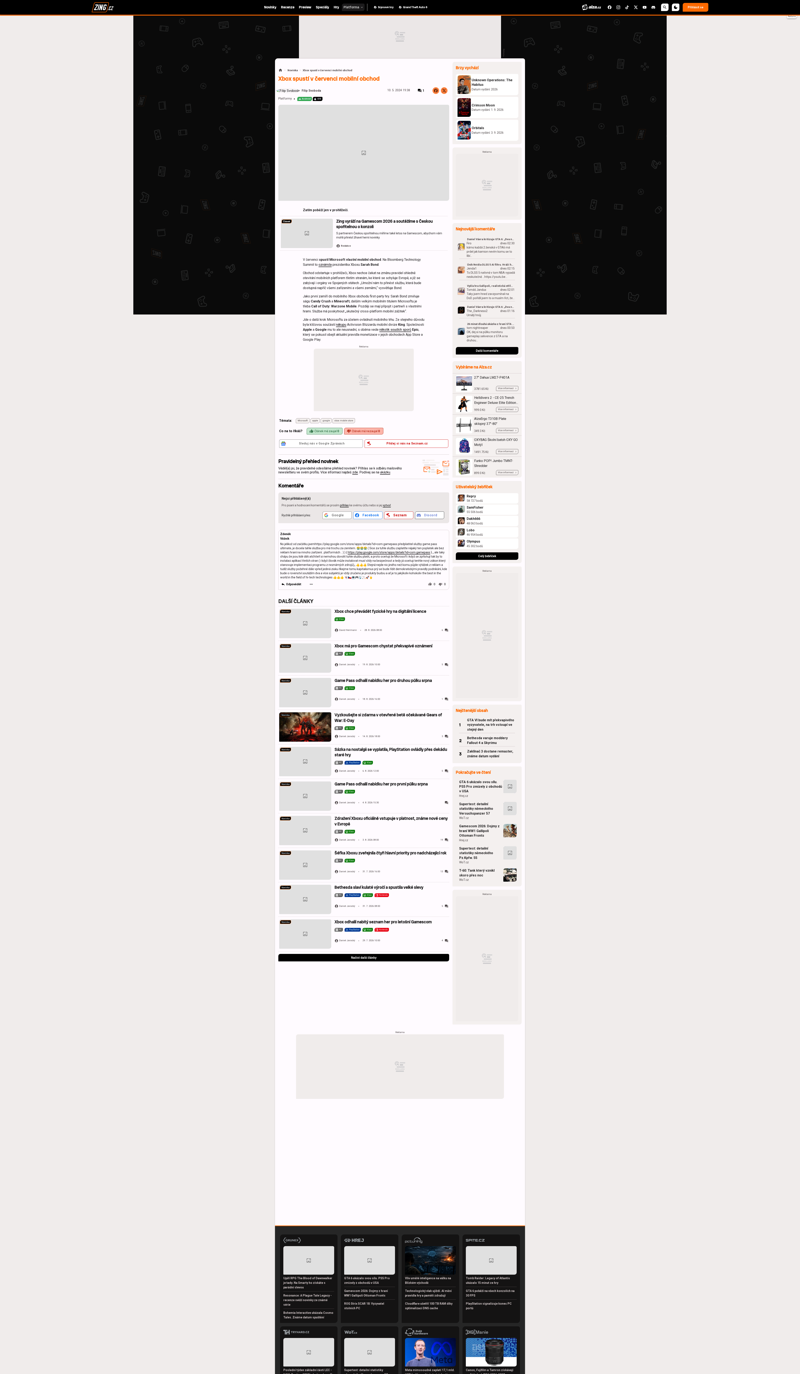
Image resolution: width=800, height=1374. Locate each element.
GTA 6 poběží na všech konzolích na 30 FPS (490, 1293)
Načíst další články (363, 957)
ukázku (385, 472)
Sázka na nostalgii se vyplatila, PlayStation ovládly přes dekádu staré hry (391, 752)
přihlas (344, 505)
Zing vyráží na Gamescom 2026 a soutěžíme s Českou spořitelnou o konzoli (384, 224)
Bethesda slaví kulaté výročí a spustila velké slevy (379, 887)
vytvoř (387, 505)
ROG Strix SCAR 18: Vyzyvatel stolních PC (364, 1306)
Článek (286, 221)
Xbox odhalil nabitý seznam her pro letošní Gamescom (383, 922)
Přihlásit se (695, 7)
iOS (319, 98)
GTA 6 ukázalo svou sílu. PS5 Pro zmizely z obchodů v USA (480, 786)
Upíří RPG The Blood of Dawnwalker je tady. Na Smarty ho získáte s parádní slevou (307, 1283)
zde (355, 472)
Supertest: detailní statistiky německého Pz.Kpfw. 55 (476, 853)
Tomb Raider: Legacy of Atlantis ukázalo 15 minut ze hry (488, 1280)
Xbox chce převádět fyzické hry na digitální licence (380, 611)
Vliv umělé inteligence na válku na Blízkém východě (428, 1280)
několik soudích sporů (395, 330)
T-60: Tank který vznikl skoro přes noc (477, 873)
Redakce (346, 246)
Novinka (293, 70)
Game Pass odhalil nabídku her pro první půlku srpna (381, 784)
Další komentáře (487, 350)
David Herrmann (348, 630)
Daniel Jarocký (347, 664)
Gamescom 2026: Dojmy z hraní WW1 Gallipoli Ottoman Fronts (479, 830)
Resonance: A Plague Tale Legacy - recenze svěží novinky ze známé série (307, 1300)
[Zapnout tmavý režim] (675, 7)
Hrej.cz (463, 795)
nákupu (341, 325)
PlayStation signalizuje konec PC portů (489, 1306)
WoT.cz (464, 818)
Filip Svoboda (311, 90)
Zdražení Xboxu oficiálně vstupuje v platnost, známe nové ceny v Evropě (391, 821)
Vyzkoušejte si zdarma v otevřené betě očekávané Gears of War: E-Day (388, 717)
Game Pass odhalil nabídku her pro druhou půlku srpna (383, 680)
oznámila (325, 265)
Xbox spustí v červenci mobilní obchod (327, 70)
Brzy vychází (467, 67)
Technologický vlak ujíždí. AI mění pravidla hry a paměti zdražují (428, 1293)
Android (306, 98)
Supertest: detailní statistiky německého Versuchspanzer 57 (476, 808)
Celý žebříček (487, 556)
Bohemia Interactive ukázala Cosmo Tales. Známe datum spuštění (308, 1315)
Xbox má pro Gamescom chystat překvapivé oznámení (383, 646)
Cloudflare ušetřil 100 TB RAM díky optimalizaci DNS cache (428, 1306)
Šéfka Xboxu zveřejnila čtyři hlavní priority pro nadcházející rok (390, 853)
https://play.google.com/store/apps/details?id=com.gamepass (389, 552)
